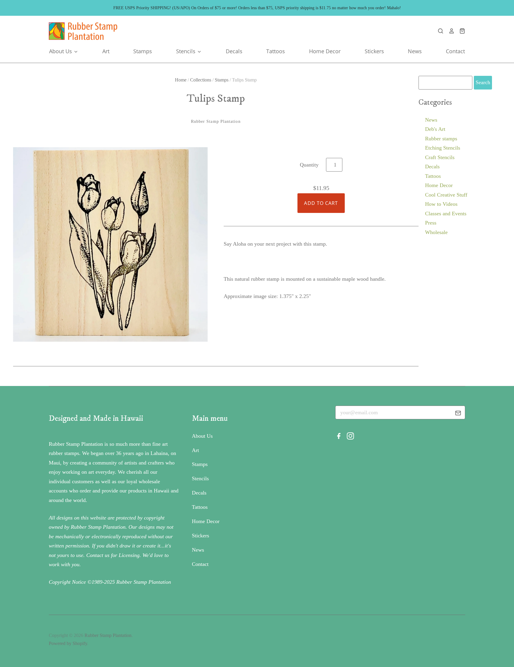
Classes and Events (445, 213)
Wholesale (436, 232)
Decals (234, 51)
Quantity (309, 165)
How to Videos (441, 204)
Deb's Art (435, 129)
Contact (455, 51)
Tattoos (275, 51)
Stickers (374, 51)
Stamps (142, 51)
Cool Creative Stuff (446, 195)
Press (430, 223)
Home (181, 79)
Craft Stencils (440, 157)
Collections (200, 79)
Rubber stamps (441, 139)
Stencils (186, 51)
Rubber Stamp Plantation (216, 121)
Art (105, 51)
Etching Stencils (442, 148)
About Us (61, 51)
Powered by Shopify (68, 643)
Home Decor (325, 51)
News (415, 51)
